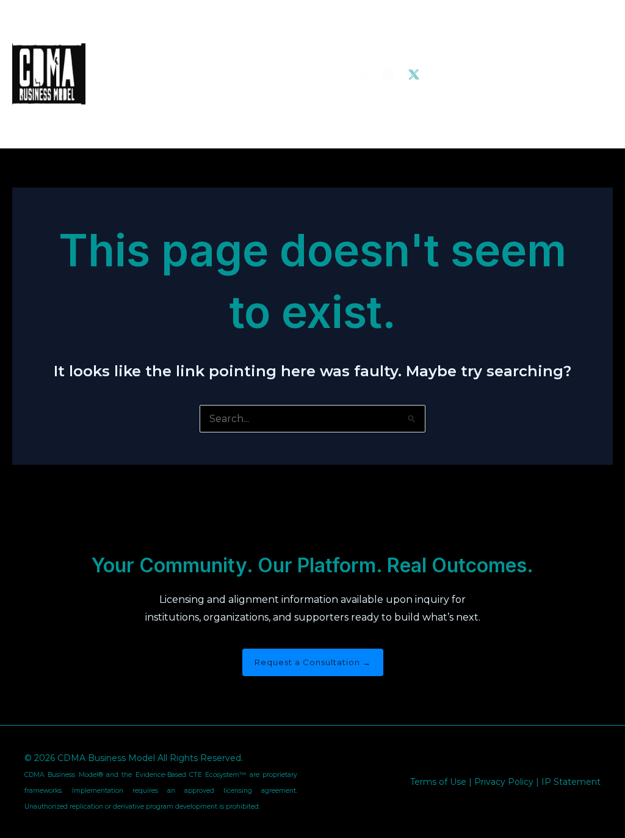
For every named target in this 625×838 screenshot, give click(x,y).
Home (118, 31)
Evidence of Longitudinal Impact (179, 73)
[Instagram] (388, 74)
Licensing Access (144, 116)
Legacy (162, 31)
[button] (522, 74)
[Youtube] (362, 74)
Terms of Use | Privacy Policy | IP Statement (505, 781)
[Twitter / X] (413, 74)
